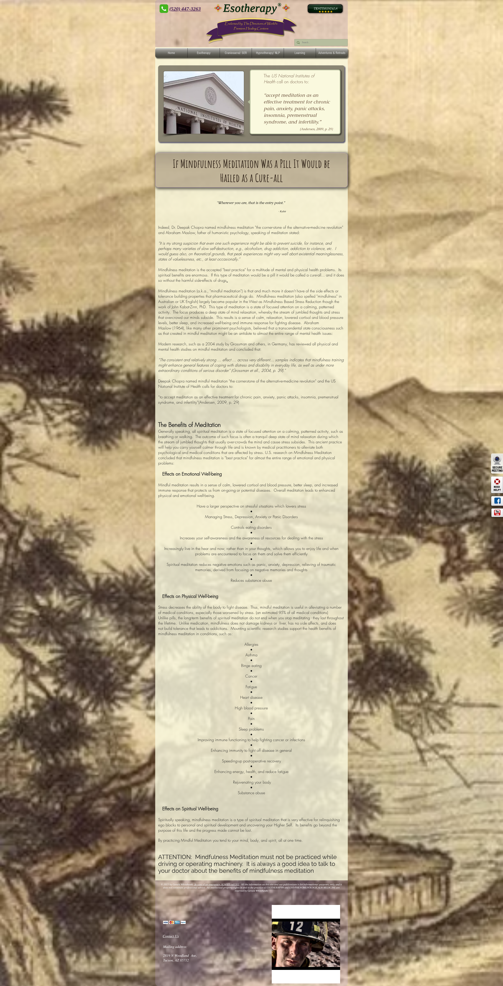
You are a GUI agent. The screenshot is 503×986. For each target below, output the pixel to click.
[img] (165, 922)
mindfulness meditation (235, 227)
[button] (204, 53)
